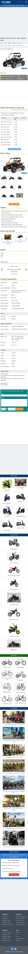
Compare (19, 76)
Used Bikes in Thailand (20, 924)
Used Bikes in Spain (5, 938)
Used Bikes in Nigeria (6, 934)
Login (23, 1)
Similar (9, 45)
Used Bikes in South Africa (7, 932)
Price (2, 45)
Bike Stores (22, 5)
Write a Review (20, 78)
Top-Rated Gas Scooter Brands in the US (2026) (13, 724)
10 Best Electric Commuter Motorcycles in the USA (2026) (14, 741)
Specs (13, 45)
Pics (6, 45)
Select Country (19, 2)
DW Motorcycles (14, 266)
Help (17, 934)
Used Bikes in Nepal (20, 920)
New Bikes (18, 5)
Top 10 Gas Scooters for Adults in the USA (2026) (14, 846)
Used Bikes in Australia (6, 922)
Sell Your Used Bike (14, 852)
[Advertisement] (14, 22)
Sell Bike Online (6, 5)
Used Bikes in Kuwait (6, 940)
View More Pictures (14, 204)
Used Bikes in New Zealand (7, 924)
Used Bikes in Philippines (20, 922)
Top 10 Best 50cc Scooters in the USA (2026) (14, 757)
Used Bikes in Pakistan (20, 918)
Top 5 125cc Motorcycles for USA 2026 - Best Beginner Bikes (13, 792)
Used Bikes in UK (5, 918)
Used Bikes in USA (5, 916)
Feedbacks (18, 940)
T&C (17, 938)
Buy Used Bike (12, 5)
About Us (17, 932)
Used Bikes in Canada (6, 920)
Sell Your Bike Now (14, 874)
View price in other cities (14, 149)
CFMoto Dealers (4, 262)
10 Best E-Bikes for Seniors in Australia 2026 (13, 828)
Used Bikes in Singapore (6, 936)
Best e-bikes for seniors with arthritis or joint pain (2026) (13, 809)
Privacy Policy (21, 938)
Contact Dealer (14, 274)
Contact (17, 936)
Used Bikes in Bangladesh (21, 916)
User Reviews (19, 45)
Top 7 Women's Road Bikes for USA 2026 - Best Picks (13, 773)
